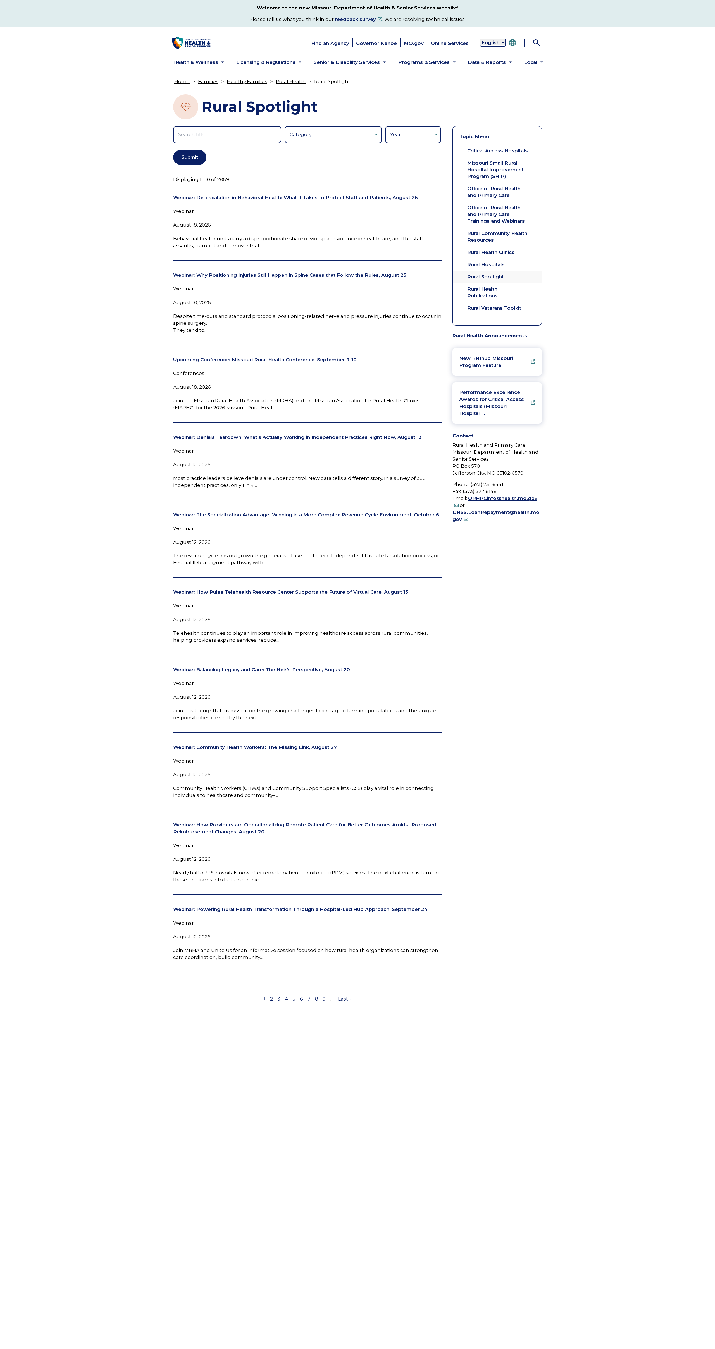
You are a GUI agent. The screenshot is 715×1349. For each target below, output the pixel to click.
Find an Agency (330, 43)
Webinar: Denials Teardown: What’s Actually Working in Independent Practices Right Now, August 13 (297, 437)
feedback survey (355, 19)
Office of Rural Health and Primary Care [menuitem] (494, 192)
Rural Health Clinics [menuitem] (490, 252)
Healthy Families (247, 81)
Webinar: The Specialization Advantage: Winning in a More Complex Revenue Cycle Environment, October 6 (306, 515)
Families (208, 81)
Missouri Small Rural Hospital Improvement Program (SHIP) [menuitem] (495, 169)
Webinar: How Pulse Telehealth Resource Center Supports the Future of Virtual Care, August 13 (290, 592)
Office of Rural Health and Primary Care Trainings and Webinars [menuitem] (496, 214)
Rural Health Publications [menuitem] (482, 292)
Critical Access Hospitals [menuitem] (497, 150)
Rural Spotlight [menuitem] (485, 277)
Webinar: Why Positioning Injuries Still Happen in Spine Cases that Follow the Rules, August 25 (289, 275)
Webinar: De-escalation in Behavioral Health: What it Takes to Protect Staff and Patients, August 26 (295, 197)
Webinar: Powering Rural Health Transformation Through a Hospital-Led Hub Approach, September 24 (300, 909)
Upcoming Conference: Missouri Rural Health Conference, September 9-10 (265, 359)
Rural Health (291, 81)
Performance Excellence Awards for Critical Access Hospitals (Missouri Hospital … (491, 402)
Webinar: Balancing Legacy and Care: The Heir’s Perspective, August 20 (261, 669)
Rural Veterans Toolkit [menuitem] (494, 308)
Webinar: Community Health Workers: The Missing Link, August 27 (255, 747)
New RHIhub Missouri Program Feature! (486, 361)
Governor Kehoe (376, 43)
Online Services (450, 43)
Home (182, 81)
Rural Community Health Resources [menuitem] (497, 236)
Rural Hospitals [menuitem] (486, 264)
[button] (194, 62)
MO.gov (414, 43)
